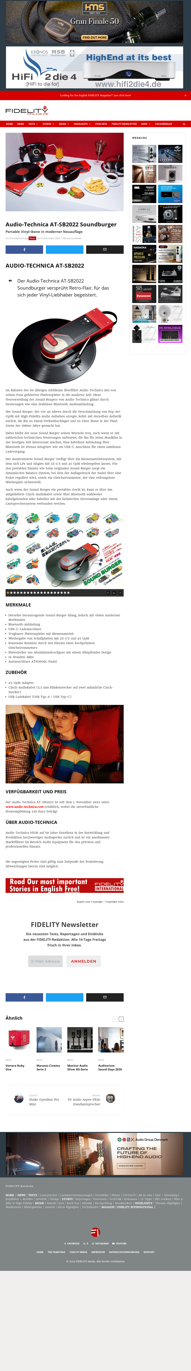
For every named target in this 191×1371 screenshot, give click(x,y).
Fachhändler (163, 124)
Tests (32, 124)
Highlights (81, 124)
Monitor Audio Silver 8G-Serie (77, 1067)
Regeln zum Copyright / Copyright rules (100, 901)
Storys (47, 124)
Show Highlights (68, 1207)
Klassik (51, 1203)
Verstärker (102, 1195)
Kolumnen (130, 1199)
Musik (62, 124)
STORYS (67, 1199)
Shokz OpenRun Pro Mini (44, 1100)
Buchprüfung (103, 1203)
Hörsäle (87, 1203)
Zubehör (41, 1199)
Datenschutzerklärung (124, 1252)
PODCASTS (101, 124)
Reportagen (82, 1199)
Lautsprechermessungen (76, 1195)
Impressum (98, 1252)
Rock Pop (73, 1203)
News (20, 124)
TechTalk (115, 1199)
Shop (144, 124)
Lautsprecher (48, 1195)
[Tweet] (64, 249)
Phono (116, 1195)
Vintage (54, 1199)
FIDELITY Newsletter (124, 124)
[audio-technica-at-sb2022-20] (65, 549)
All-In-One (145, 1195)
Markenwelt (13, 1207)
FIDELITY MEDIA (78, 1252)
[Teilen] (24, 249)
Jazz (61, 1203)
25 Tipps (146, 1199)
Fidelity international (135, 1207)
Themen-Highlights (167, 1203)
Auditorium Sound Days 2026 (110, 1067)
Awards (50, 1207)
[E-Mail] (105, 249)
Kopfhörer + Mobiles (19, 1199)
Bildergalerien (33, 1207)
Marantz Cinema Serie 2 (48, 1067)
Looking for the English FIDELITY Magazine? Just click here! (95, 95)
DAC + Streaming (166, 1195)
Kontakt (149, 1252)
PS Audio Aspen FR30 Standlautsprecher (84, 1100)
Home (9, 124)
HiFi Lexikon (163, 1199)
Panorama (100, 1199)
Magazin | (109, 1207)
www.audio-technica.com (24, 807)
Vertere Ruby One (15, 1067)
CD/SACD (129, 1195)
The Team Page (56, 1252)
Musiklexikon (123, 1203)
